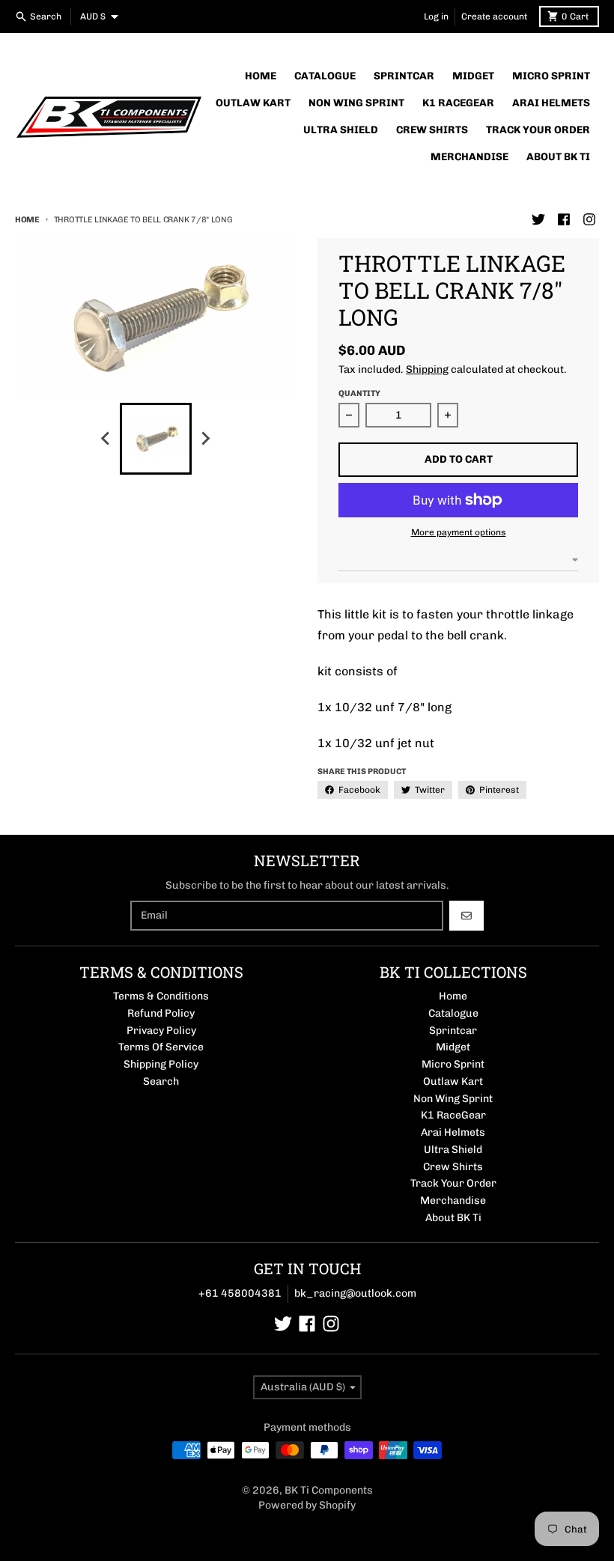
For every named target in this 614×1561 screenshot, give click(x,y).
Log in (436, 16)
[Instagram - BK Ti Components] (589, 219)
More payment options (458, 532)
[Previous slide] (106, 439)
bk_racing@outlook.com (355, 1293)
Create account (494, 16)
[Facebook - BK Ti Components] (564, 219)
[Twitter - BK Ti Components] (538, 219)
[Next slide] (205, 439)
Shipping (427, 369)
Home (27, 220)
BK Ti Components (329, 1490)
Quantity (359, 393)
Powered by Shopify (307, 1505)
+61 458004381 (240, 1293)
